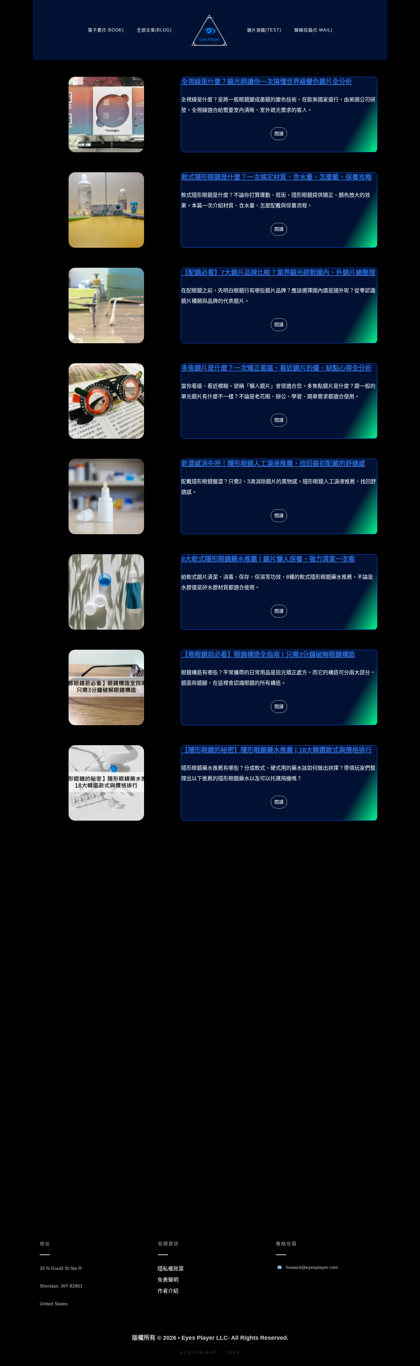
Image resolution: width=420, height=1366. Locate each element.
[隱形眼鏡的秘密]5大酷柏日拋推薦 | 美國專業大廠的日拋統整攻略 (210, 1172)
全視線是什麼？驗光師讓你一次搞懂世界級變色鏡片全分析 (210, 114)
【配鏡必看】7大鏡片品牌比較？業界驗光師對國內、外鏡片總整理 (210, 305)
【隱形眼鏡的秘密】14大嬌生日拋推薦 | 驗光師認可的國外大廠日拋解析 (210, 981)
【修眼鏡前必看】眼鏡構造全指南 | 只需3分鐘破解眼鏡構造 (210, 687)
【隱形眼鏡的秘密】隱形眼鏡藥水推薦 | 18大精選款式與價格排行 (210, 782)
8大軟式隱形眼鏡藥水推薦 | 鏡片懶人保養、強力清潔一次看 (210, 592)
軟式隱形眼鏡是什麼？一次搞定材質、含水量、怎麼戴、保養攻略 (210, 210)
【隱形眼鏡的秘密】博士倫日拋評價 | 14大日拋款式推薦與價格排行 (210, 882)
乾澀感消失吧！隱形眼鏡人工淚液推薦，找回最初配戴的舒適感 (210, 496)
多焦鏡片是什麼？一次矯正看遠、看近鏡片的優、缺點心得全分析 (210, 401)
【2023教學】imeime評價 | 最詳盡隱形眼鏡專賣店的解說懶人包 (210, 1076)
